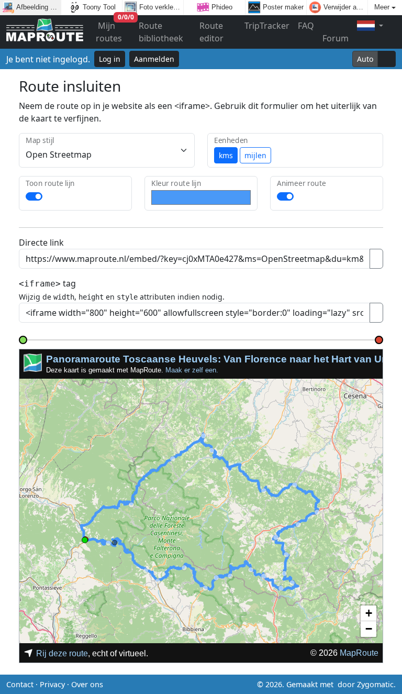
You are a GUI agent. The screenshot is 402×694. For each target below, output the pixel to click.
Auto (365, 59)
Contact (20, 684)
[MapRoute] (44, 32)
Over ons (87, 684)
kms (226, 155)
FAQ (306, 25)
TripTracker (266, 25)
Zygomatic (375, 684)
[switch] (34, 196)
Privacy (52, 684)
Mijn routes (115, 29)
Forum (335, 38)
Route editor (211, 32)
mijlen (255, 155)
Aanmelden (154, 59)
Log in (109, 59)
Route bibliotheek (161, 32)
